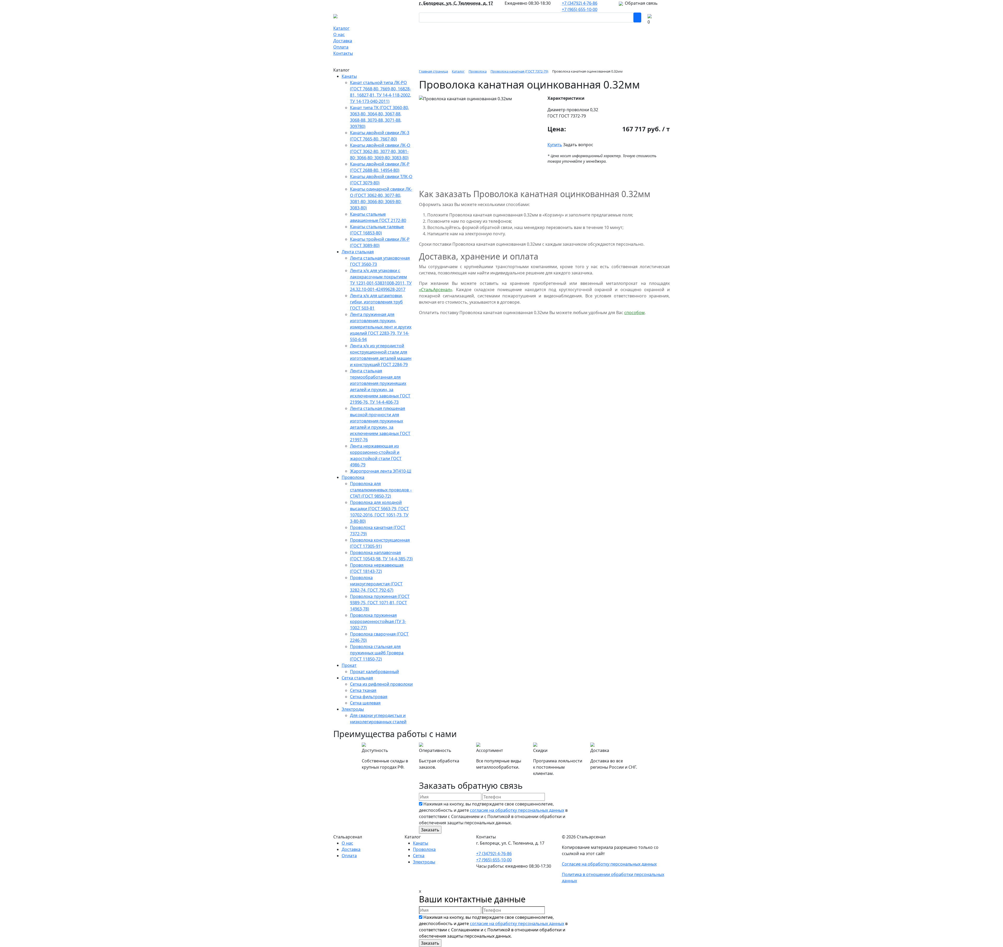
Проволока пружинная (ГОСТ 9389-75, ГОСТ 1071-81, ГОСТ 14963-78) (380, 602)
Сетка (418, 855)
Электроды (353, 709)
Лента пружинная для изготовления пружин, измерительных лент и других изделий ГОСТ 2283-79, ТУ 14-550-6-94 (380, 326)
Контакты (343, 53)
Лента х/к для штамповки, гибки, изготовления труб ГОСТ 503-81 (376, 302)
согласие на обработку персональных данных (517, 810)
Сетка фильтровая (368, 696)
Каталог (341, 28)
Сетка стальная (357, 678)
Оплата (340, 47)
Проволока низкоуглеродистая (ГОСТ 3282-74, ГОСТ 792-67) (376, 584)
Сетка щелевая (365, 703)
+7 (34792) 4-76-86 (579, 3)
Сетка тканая (363, 690)
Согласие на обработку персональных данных (609, 864)
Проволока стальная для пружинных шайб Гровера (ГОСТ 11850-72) (377, 653)
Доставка (342, 41)
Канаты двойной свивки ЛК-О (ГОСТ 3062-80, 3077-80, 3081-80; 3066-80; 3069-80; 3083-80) (380, 151)
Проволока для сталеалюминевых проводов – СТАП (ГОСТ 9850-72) (381, 490)
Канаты (349, 76)
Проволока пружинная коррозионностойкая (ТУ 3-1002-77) (378, 621)
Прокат (349, 665)
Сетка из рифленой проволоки (381, 684)
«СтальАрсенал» (435, 289)
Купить (554, 145)
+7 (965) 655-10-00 (579, 9)
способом (634, 312)
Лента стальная (358, 252)
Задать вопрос (578, 145)
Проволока (353, 477)
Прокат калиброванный (374, 671)
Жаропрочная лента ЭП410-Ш (380, 471)
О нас (339, 34)
